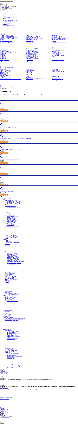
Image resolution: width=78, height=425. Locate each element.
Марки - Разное (55, 63)
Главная (1, 84)
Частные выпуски (55, 54)
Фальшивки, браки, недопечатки (58, 55)
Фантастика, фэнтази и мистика (12, 220)
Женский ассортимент (11, 339)
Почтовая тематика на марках (10, 290)
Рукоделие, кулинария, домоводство (59, 42)
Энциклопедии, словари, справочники (59, 38)
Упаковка (54, 48)
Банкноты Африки (3, 58)
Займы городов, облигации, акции (58, 50)
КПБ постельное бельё (11, 332)
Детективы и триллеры (11, 219)
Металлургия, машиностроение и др (13, 259)
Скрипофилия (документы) (7, 30)
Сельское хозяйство (8, 352)
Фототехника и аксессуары (7, 29)
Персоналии (28, 63)
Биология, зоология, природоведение (7, 42)
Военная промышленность (31, 57)
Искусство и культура (56, 40)
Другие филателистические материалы (59, 65)
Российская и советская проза (31, 40)
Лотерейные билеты (56, 52)
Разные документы (55, 76)
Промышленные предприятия (12, 258)
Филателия (2, 59)
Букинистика (5, 24)
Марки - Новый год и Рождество (58, 60)
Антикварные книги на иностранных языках (8, 37)
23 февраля (7, 354)
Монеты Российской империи (5, 70)
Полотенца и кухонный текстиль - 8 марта (14, 366)
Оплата (4, 15)
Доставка (4, 14)
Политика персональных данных (6, 397)
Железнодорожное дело (9, 348)
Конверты (6, 326)
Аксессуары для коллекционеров (8, 25)
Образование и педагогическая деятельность (13, 353)
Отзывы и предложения (7, 21)
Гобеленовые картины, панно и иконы (33, 82)
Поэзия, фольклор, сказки (31, 44)
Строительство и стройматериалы (32, 58)
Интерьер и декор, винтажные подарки (10, 28)
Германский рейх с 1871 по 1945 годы (7, 64)
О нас (4, 13)
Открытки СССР (29, 79)
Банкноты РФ (2, 54)
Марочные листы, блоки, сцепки (58, 64)
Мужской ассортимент (11, 340)
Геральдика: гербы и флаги (5, 65)
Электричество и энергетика (12, 260)
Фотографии (5, 31)
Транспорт (28, 64)
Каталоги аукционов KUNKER (32, 48)
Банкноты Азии (3, 57)
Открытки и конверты (4, 83)
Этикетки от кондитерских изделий (11, 320)
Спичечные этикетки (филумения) (11, 321)
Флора (27, 67)
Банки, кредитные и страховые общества (14, 262)
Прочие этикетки (3, 82)
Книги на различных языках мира (11, 231)
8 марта (6, 363)
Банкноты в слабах (3, 50)
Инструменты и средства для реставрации (60, 47)
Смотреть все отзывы (4, 388)
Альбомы (2, 47)
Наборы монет (3, 69)
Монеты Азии (29, 71)
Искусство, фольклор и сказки (57, 61)
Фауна (27, 66)
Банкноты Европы (3, 56)
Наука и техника (29, 61)
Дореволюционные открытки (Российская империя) (35, 78)
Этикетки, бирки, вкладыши (5, 78)
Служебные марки (3, 61)
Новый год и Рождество (9, 359)
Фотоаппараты (3, 74)
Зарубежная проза (29, 41)
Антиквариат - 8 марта (11, 364)
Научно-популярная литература (6, 41)
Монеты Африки (55, 69)
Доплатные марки (29, 60)
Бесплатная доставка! (4, 372)
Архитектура (7, 282)
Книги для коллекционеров (57, 36)
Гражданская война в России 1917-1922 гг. (8, 52)
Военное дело (2, 40)
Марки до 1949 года (4, 63)
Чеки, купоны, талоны (56, 53)
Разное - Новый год (10, 362)
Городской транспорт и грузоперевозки (14, 263)
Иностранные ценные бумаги (31, 55)
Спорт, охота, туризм (56, 35)
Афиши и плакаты (29, 77)
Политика (6, 344)
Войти (1, 2)
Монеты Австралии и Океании (32, 70)
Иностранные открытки (30, 80)
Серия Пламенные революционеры (32, 37)
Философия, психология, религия (6, 45)
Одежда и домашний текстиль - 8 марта (14, 365)
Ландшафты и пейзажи (4, 60)
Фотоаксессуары (29, 74)
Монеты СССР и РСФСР (5, 71)
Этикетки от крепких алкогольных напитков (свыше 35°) (10, 79)
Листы (1, 48)
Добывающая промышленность (58, 80)
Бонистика (2, 49)
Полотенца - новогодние (11, 361)
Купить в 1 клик (4, 109)
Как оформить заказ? (6, 17)
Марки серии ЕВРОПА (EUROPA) (6, 67)
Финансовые (2, 76)
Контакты (4, 16)
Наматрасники (9, 334)
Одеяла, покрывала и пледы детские (13, 336)
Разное (27, 35)
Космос (6, 283)
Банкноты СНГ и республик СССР (32, 51)
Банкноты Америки (30, 50)
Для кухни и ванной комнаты (12, 338)
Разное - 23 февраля (10, 358)
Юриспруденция (55, 82)
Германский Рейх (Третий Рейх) (32, 56)
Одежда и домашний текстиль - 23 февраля (14, 356)
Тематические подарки (30, 83)
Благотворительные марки (5, 66)
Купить (2, 108)
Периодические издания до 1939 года (7, 38)
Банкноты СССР (3, 53)
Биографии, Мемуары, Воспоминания (33, 36)
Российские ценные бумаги (31, 54)
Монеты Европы (55, 70)
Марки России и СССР (9, 274)
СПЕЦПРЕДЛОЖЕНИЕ (7, 23)
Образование (2, 77)
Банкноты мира (3, 55)
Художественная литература (31, 39)
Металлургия (7, 347)
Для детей (54, 41)
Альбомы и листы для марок (10, 273)
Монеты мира (28, 69)
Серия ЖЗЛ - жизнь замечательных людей (34, 38)
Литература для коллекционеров (32, 47)
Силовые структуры (8, 343)
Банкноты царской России (5, 51)
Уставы (27, 76)
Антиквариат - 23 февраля (11, 355)
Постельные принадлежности (12, 333)
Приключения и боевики (30, 42)
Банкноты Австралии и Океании (32, 52)
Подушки (8, 337)
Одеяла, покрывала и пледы (12, 335)
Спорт (27, 65)
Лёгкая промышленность (9, 351)
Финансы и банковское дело (57, 79)
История (2, 39)
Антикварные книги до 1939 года (6, 35)
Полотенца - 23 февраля (11, 357)
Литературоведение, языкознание (58, 39)
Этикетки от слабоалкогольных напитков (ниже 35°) (9, 80)
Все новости (2, 370)
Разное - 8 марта (10, 367)
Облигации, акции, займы (31, 53)
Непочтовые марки (8, 291)
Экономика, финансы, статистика (32, 45)
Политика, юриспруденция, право (6, 44)
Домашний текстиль (56, 78)
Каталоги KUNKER (56, 37)
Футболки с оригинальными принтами (14, 331)
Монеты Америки (29, 72)
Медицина (6, 346)
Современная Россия (4, 72)
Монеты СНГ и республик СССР (58, 71)
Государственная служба (9, 349)
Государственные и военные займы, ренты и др (15, 261)
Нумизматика (5, 27)
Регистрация (5, 2)
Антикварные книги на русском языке (7, 36)
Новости (4, 18)
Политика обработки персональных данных (11, 20)
